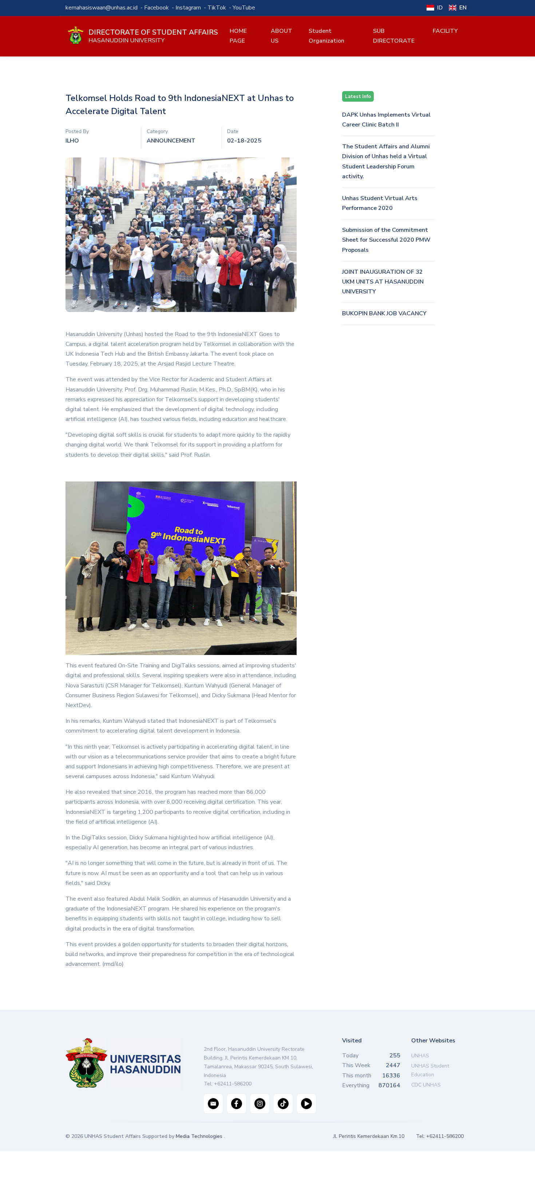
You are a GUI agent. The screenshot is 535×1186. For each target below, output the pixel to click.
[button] (284, 36)
